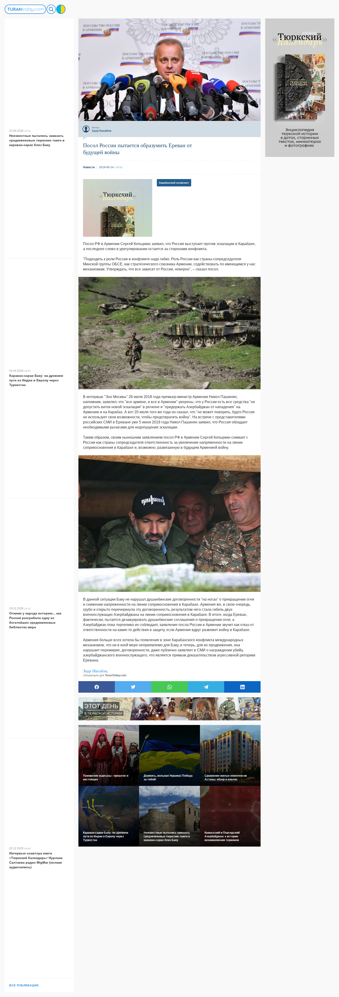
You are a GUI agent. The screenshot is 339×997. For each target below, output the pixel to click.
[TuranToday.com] (25, 9)
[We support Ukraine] (60, 9)
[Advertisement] (299, 226)
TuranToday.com (115, 675)
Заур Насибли (95, 671)
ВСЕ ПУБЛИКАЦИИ (24, 985)
